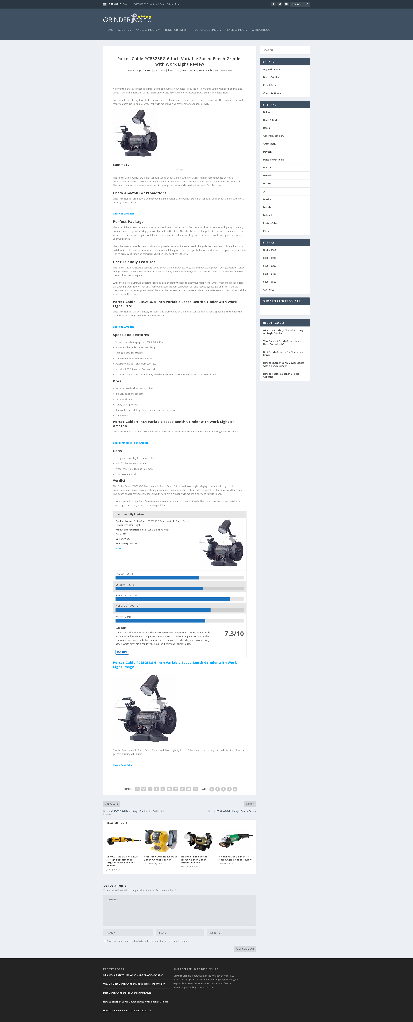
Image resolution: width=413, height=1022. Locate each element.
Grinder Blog (261, 30)
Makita (267, 199)
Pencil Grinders (236, 30)
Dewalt (267, 167)
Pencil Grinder (271, 85)
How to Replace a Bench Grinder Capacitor (281, 375)
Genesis (267, 175)
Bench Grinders (175, 30)
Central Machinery (273, 135)
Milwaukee (269, 215)
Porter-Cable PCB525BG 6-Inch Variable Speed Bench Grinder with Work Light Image (175, 664)
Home (109, 30)
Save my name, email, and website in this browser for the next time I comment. (148, 941)
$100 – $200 (269, 257)
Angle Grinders (146, 30)
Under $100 (269, 250)
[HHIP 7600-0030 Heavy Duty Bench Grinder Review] (161, 841)
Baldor (267, 112)
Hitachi (267, 183)
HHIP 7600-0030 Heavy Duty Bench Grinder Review (160, 858)
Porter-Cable (205, 70)
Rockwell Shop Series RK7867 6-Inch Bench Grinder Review (194, 859)
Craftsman (269, 143)
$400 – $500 (269, 281)
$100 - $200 (174, 70)
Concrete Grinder (272, 93)
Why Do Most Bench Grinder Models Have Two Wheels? (283, 343)
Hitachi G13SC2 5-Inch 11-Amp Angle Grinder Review (235, 858)
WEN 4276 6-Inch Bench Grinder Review (144, 4)
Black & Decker (271, 120)
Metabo (267, 207)
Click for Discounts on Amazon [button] (131, 442)
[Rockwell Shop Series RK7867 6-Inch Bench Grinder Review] (198, 841)
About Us (124, 30)
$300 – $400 (269, 273)
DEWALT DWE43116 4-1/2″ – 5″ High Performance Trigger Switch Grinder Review (123, 861)
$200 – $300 (269, 265)
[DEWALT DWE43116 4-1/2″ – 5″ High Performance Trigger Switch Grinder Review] (123, 841)
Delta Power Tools (273, 159)
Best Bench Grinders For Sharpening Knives (283, 353)
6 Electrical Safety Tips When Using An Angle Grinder (283, 332)
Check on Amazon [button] (123, 213)
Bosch (266, 127)
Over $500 (268, 289)
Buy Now (122, 651)
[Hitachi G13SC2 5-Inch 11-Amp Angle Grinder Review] (236, 841)
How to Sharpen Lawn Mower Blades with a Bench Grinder (283, 364)
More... (119, 548)
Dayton (267, 151)
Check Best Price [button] (122, 765)
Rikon (266, 231)
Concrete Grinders (208, 30)
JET (265, 191)
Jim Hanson (145, 70)
